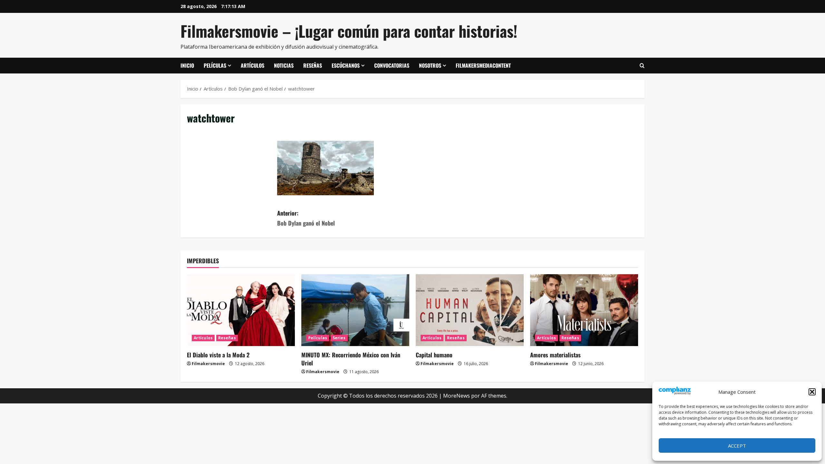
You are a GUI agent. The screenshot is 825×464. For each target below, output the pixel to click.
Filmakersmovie (208, 363)
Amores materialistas (555, 355)
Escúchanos (346, 65)
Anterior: (306, 218)
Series (339, 338)
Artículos (252, 65)
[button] (812, 392)
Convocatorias (391, 65)
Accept (737, 445)
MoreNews (456, 395)
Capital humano (434, 355)
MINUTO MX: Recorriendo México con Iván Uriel (350, 359)
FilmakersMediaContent (483, 65)
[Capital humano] (470, 310)
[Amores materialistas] (584, 310)
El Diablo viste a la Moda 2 (218, 355)
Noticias (284, 65)
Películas (215, 65)
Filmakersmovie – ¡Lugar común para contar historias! (348, 30)
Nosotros (430, 65)
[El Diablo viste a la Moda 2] (241, 310)
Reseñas (312, 65)
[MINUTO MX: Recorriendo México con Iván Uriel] (355, 310)
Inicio (187, 65)
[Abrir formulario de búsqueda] (642, 66)
